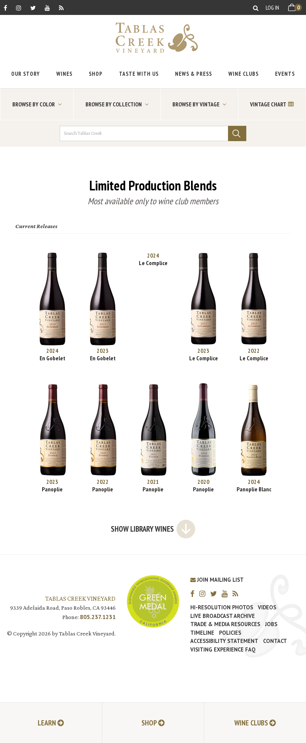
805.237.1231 (98, 617)
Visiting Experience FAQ (222, 649)
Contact (275, 641)
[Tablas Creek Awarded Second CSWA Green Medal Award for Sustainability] (153, 600)
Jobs (271, 624)
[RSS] (61, 7)
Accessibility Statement (224, 641)
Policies (230, 632)
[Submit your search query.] (237, 133)
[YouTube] (47, 7)
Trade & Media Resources (225, 624)
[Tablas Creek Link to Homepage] (153, 37)
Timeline (202, 632)
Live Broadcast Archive (222, 616)
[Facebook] (5, 7)
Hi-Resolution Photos (221, 607)
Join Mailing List (220, 579)
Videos (267, 607)
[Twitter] (33, 7)
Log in (272, 7)
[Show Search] (255, 7)
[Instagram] (18, 7)
